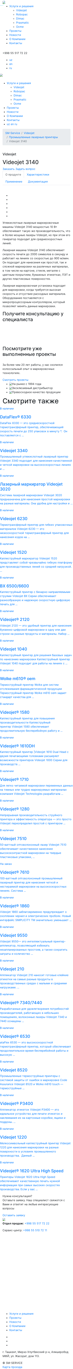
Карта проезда (12, 1367)
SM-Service (12, 133)
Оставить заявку (14, 1215)
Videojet (21, 10)
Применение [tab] (13, 181)
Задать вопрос (25, 169)
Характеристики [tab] (38, 174)
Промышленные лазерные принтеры (33, 137)
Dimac (20, 18)
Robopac (22, 14)
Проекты (15, 30)
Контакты (15, 43)
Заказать (9, 169)
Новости (15, 35)
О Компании (17, 39)
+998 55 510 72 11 (35, 1230)
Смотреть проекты (15, 379)
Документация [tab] (38, 181)
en (10, 64)
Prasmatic (22, 22)
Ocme (20, 26)
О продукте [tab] (13, 174)
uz (10, 60)
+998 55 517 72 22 (37, 1223)
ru (10, 68)
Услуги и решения (21, 6)
